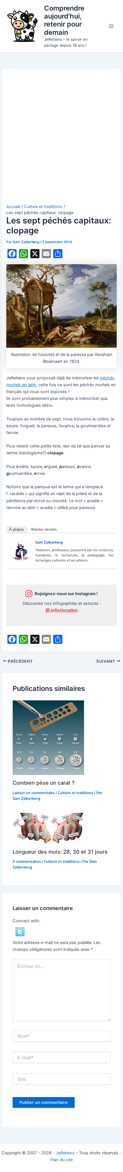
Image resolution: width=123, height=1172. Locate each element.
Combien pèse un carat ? (44, 783)
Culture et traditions (75, 793)
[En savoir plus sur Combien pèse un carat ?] (48, 737)
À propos (16, 529)
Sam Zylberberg (49, 542)
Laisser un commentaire (34, 793)
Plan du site (61, 1159)
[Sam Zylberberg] (21, 551)
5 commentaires (27, 861)
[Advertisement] (61, 139)
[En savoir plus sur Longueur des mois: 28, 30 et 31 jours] (48, 828)
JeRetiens (65, 1152)
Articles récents (44, 529)
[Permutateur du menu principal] (111, 26)
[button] (20, 931)
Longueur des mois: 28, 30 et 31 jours (60, 852)
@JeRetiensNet (61, 610)
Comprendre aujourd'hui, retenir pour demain (64, 20)
